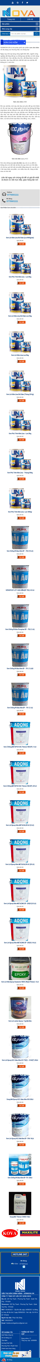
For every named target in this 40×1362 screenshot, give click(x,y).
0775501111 (13, 195)
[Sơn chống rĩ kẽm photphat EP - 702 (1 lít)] (20, 635)
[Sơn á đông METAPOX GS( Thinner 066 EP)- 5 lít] (20, 753)
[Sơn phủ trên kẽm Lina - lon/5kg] (20, 283)
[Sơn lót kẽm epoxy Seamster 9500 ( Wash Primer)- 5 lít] (20, 988)
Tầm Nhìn (4, 1340)
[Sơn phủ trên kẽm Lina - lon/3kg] (20, 440)
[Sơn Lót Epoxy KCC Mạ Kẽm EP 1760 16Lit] (20, 1144)
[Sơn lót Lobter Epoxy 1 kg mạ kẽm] (20, 1027)
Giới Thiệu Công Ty (7, 1335)
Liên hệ (30, 19)
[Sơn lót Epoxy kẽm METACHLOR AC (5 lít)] (20, 831)
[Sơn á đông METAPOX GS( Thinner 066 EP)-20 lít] (20, 792)
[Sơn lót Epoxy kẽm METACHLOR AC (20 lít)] (20, 870)
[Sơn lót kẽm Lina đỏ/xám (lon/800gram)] (20, 244)
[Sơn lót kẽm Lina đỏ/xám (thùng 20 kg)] (20, 400)
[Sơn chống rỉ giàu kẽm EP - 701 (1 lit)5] (20, 674)
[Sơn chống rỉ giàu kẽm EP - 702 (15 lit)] (20, 557)
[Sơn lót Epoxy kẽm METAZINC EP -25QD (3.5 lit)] (20, 909)
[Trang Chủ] (20, 12)
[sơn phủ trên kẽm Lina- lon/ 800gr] (20, 518)
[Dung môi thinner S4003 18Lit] (20, 1223)
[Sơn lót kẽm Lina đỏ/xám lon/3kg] (20, 322)
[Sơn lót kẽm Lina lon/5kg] (20, 361)
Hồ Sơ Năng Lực (7, 1338)
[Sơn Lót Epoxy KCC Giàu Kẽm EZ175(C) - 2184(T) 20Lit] (20, 1066)
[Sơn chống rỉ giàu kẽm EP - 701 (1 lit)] (20, 714)
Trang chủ (11, 19)
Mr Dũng (9, 1360)
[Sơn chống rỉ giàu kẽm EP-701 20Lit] (20, 1184)
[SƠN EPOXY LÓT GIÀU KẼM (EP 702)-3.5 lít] (20, 596)
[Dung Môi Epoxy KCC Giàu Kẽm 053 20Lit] (20, 1105)
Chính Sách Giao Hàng (8, 1348)
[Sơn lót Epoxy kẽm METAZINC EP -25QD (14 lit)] (20, 949)
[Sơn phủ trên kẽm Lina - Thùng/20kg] (20, 479)
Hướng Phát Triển (7, 1343)
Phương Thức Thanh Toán (10, 1346)
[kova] (10, 1233)
